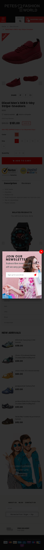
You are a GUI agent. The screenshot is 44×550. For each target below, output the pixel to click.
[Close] (41, 252)
